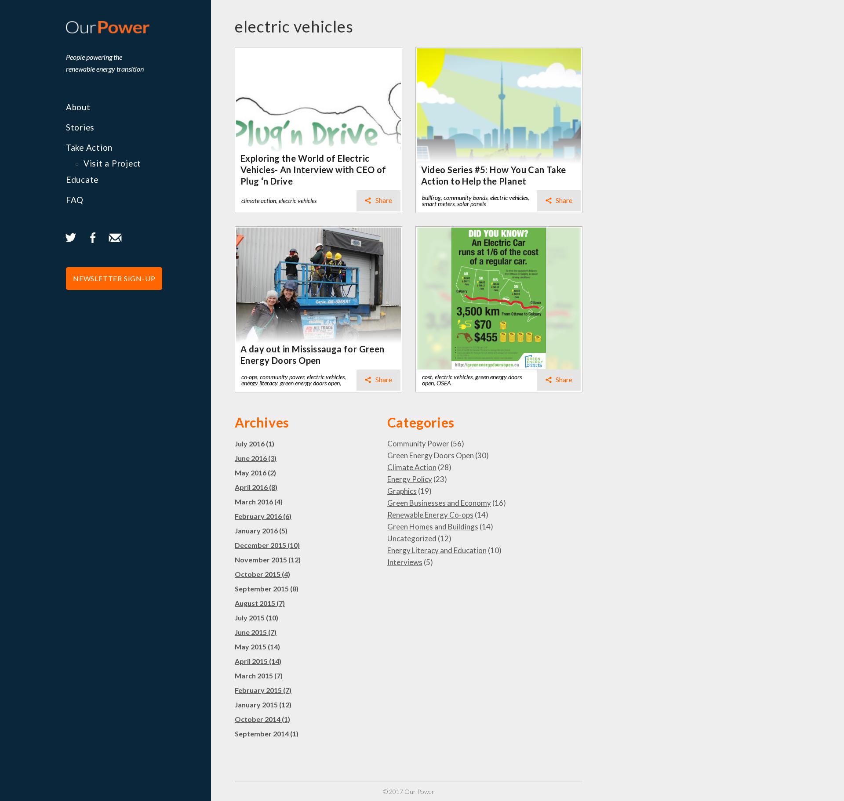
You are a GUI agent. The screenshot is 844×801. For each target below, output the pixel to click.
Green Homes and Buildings (432, 526)
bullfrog (431, 197)
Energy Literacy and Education (437, 550)
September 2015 (266, 588)
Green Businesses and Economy (439, 502)
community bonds (465, 197)
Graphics (402, 491)
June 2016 (255, 458)
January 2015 (263, 704)
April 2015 (258, 661)
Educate (82, 180)
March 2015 (259, 675)
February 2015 (263, 690)
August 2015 (260, 603)
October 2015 (262, 574)
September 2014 (266, 733)
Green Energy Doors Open (430, 455)
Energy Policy (409, 479)
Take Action (89, 147)
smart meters (438, 203)
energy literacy (259, 383)
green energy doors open (310, 383)
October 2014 (262, 719)
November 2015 (268, 559)
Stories (80, 127)
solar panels (471, 203)
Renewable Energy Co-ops (430, 514)
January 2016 (261, 530)
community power (282, 377)
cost (427, 377)
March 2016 (259, 501)
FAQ (75, 200)
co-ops (249, 377)
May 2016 (255, 472)
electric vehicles (297, 200)
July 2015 (256, 617)
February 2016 (263, 516)
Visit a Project (112, 163)
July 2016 (254, 443)
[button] (114, 278)
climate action (258, 200)
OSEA (444, 383)
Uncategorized (412, 538)
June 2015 (255, 632)
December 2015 (267, 545)
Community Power (418, 443)
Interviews (404, 562)
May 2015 (257, 646)
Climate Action (412, 467)
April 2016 (256, 487)
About (78, 107)
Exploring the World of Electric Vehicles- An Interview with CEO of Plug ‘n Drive (313, 169)
